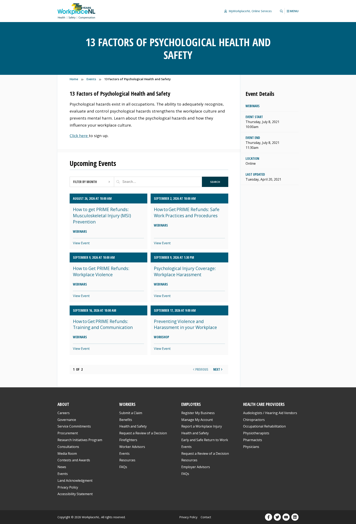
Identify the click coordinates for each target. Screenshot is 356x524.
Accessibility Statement (75, 494)
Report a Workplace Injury (201, 426)
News (61, 467)
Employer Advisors (195, 467)
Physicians (251, 446)
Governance (66, 419)
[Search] (118, 181)
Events (62, 473)
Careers (63, 413)
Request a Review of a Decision (143, 433)
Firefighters (128, 440)
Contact (206, 517)
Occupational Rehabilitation (264, 426)
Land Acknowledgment (75, 480)
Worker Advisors (132, 446)
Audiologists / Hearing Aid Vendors (270, 413)
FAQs (123, 467)
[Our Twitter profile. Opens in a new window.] (277, 517)
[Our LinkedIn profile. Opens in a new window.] (295, 517)
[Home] (76, 11)
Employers (191, 404)
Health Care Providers (264, 404)
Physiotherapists (256, 433)
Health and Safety (133, 426)
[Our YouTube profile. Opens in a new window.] (286, 517)
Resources (127, 460)
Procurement (67, 433)
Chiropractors (254, 419)
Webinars (253, 106)
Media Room (67, 453)
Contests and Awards (73, 460)
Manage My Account (197, 419)
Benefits (125, 419)
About (63, 404)
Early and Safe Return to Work (204, 440)
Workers (127, 404)
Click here (79, 135)
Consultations (68, 446)
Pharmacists (252, 440)
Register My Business (198, 413)
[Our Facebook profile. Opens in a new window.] (268, 517)
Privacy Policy (67, 487)
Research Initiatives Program (79, 440)
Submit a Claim (130, 413)
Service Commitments (74, 426)
